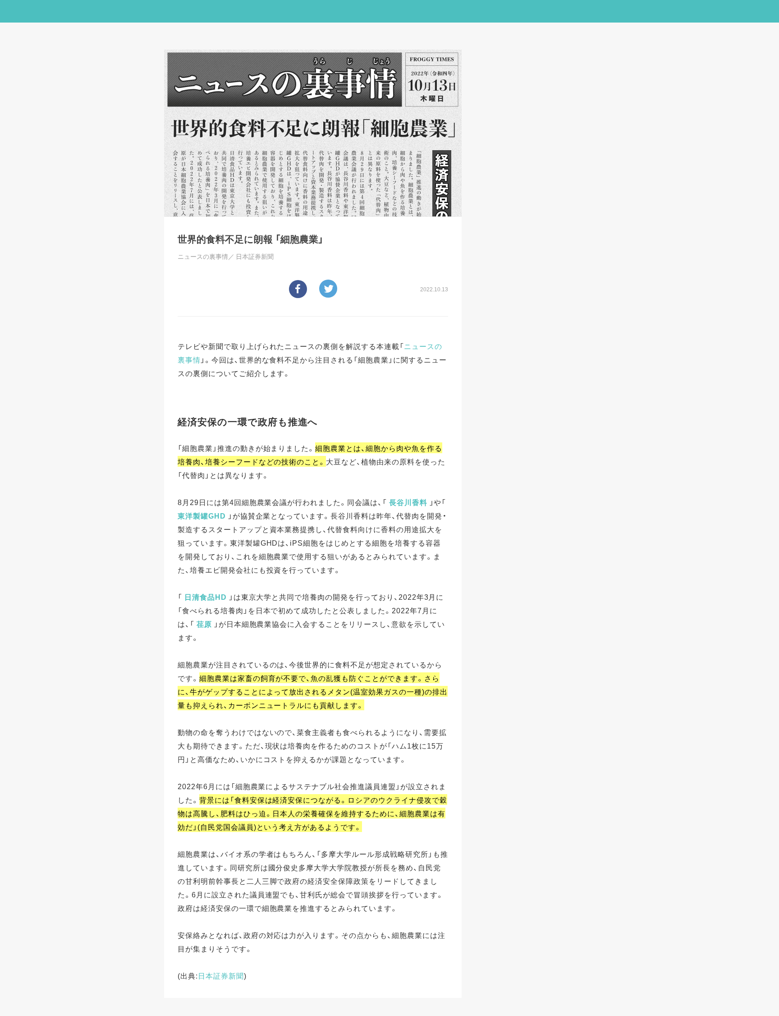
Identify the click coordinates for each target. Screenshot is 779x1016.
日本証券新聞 (221, 975)
